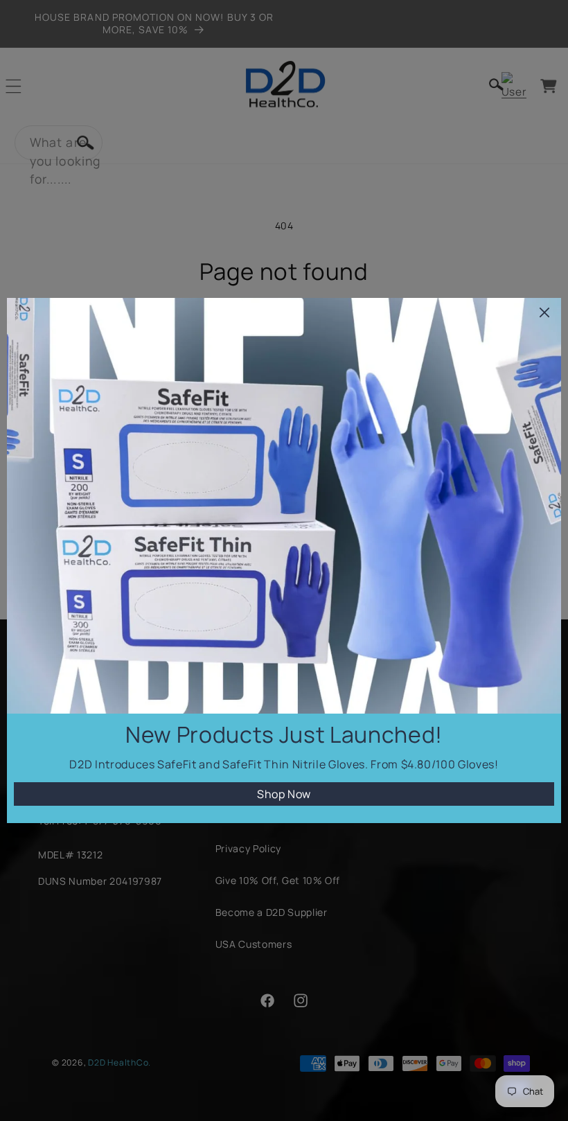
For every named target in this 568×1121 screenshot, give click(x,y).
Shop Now (284, 794)
